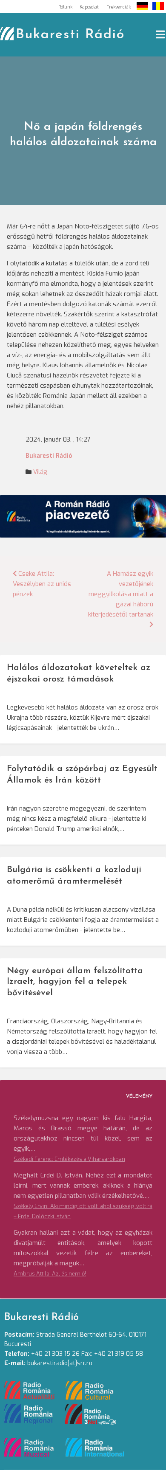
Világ (40, 472)
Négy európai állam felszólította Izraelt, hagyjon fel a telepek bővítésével (75, 981)
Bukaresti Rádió (70, 35)
